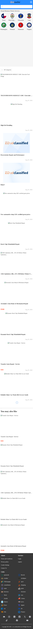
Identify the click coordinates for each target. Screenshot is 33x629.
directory (6, 591)
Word (5, 595)
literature (23, 591)
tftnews (6, 601)
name (5, 588)
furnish (6, 598)
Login (19, 558)
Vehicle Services (15, 11)
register (20, 562)
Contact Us (4, 568)
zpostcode (6, 575)
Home (2, 11)
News (5, 605)
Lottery (23, 598)
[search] (2, 6)
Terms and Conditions (6, 558)
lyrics (22, 601)
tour (22, 595)
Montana (7, 11)
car (5, 608)
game (22, 588)
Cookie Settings (5, 565)
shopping (23, 585)
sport (22, 581)
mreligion (23, 578)
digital (22, 605)
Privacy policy (5, 562)
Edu (5, 611)
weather (6, 578)
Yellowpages (7, 581)
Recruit (23, 575)
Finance (23, 611)
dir (21, 608)
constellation (7, 585)
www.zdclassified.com (17, 626)
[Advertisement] (16, 48)
